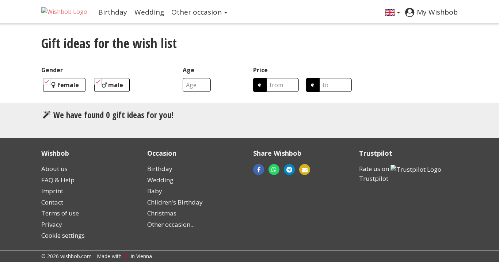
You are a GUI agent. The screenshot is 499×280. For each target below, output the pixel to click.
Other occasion (197, 12)
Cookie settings (63, 235)
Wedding (149, 12)
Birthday (112, 12)
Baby (154, 191)
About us (54, 168)
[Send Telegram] (289, 169)
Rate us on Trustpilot (375, 173)
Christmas (161, 213)
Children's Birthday (175, 202)
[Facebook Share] (258, 169)
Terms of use (60, 213)
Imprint (52, 191)
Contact (52, 202)
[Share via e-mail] (302, 169)
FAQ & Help (58, 180)
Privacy (51, 224)
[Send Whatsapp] (273, 169)
